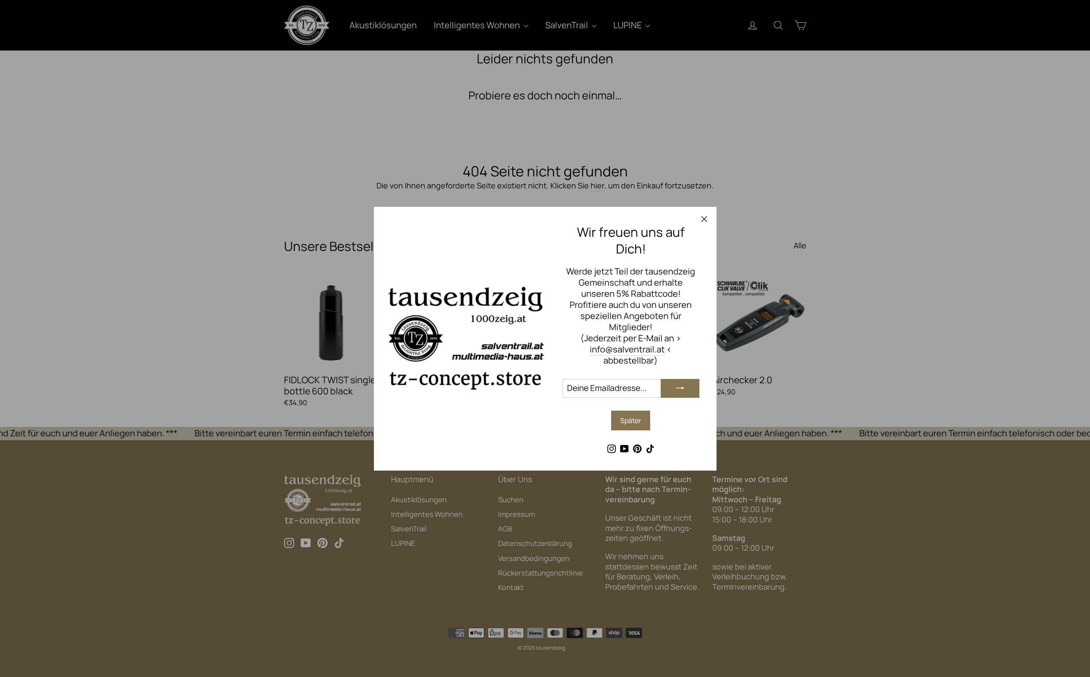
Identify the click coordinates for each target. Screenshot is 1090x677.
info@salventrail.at (627, 349)
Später (630, 420)
